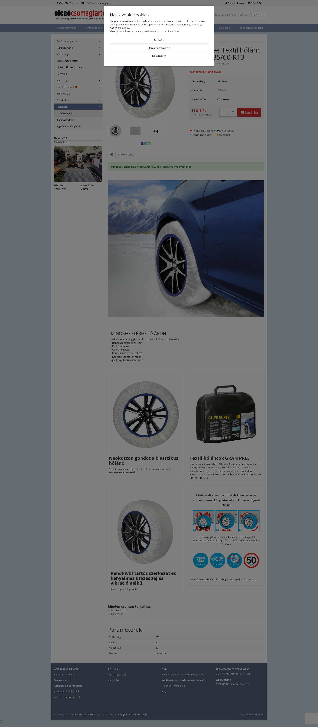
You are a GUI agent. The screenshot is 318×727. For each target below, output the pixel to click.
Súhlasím (159, 40)
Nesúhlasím (159, 55)
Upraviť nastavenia (159, 48)
